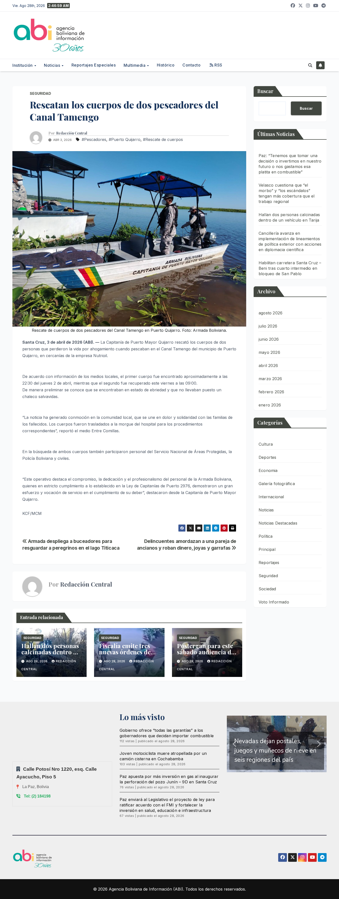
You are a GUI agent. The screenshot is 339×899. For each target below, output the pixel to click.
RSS (217, 65)
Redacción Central (71, 133)
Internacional (271, 496)
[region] (277, 744)
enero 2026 (270, 404)
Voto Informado (274, 601)
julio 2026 (268, 326)
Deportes (267, 457)
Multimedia (135, 65)
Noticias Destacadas (278, 523)
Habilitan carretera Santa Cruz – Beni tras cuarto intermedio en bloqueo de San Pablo (290, 268)
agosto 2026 (270, 312)
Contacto (191, 65)
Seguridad (40, 93)
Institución (23, 65)
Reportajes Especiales (93, 65)
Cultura (266, 444)
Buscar (265, 91)
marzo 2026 (270, 378)
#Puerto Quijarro (124, 139)
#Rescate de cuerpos (163, 139)
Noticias (52, 65)
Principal (267, 549)
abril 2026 (268, 365)
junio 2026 (269, 339)
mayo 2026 (269, 352)
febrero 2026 (271, 391)
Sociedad (267, 588)
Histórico (166, 65)
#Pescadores (94, 139)
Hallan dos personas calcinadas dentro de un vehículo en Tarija (50, 652)
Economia (268, 470)
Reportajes (269, 562)
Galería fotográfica (277, 483)
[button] (310, 65)
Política (266, 536)
